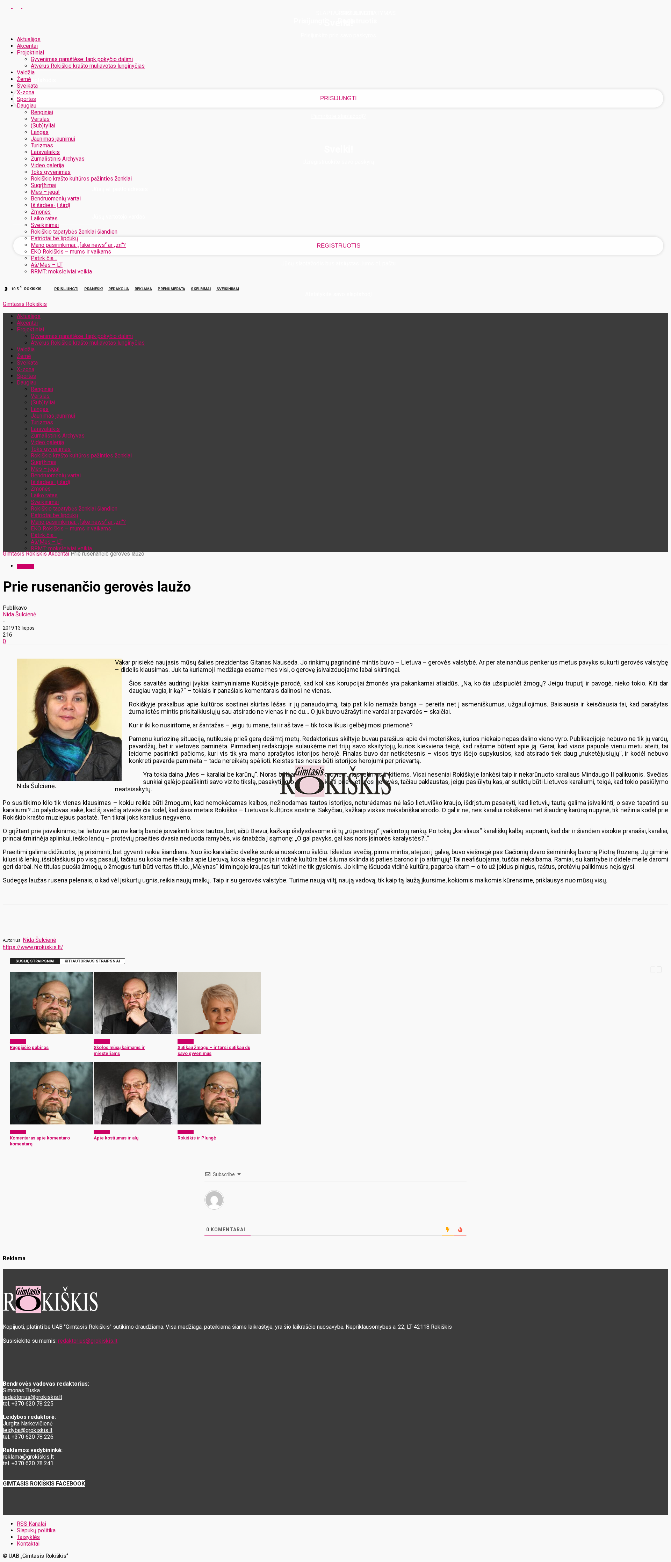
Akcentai (27, 46)
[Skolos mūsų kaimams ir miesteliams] (135, 1032)
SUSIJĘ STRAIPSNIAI (34, 961)
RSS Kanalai (31, 1523)
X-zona (25, 92)
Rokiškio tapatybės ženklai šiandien (74, 231)
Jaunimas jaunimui (53, 138)
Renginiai (42, 112)
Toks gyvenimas (51, 172)
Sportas (26, 99)
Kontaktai (28, 1543)
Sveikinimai (45, 225)
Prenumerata (171, 289)
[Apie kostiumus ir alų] (135, 1122)
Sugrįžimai (43, 185)
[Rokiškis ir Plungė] (219, 1122)
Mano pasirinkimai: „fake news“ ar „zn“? (78, 245)
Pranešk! (93, 289)
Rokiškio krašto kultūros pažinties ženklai (81, 178)
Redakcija (118, 289)
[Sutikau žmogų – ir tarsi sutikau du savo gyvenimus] (219, 1032)
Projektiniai (30, 52)
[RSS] (17, 6)
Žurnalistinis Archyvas (58, 158)
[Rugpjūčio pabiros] (51, 1032)
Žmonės (41, 211)
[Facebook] (8, 6)
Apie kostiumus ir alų (116, 1138)
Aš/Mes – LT (47, 265)
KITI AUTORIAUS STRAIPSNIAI (92, 961)
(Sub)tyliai (43, 125)
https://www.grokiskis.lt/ (33, 947)
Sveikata (27, 85)
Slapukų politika (36, 1530)
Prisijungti (66, 289)
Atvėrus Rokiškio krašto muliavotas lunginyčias (88, 66)
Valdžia (26, 72)
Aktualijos (29, 39)
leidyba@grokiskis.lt (27, 1430)
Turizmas (42, 145)
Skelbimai (201, 289)
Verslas (40, 119)
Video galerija (47, 165)
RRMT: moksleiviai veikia (61, 271)
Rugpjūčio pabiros (29, 1047)
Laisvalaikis (45, 152)
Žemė (24, 79)
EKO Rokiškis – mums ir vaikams (71, 251)
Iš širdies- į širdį (50, 205)
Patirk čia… (44, 258)
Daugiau (26, 105)
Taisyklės (28, 1537)
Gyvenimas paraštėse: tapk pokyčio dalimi (82, 59)
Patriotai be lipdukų (54, 238)
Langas (40, 132)
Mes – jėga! (45, 192)
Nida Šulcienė (19, 614)
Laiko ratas (44, 218)
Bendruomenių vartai (56, 198)
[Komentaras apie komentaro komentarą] (51, 1122)
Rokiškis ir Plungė (197, 1138)
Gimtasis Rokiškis (25, 553)
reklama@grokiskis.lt (28, 1456)
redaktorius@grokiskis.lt (87, 1340)
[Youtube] (26, 6)
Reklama (143, 289)
